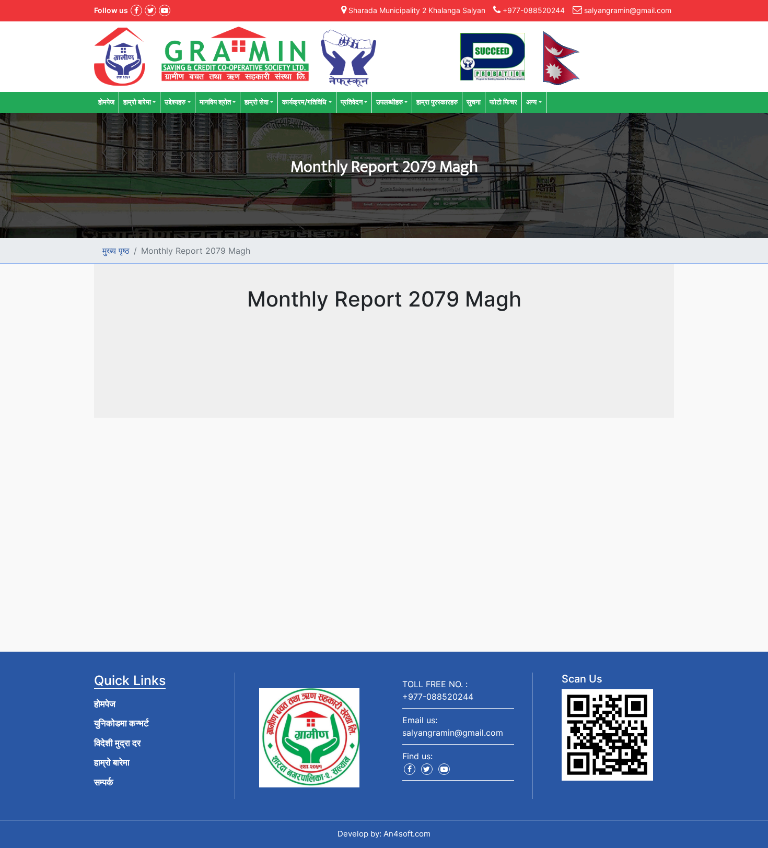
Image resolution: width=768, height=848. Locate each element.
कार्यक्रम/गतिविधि (304, 102)
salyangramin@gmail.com (452, 732)
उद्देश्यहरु (175, 102)
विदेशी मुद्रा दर (117, 743)
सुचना (474, 102)
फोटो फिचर (503, 102)
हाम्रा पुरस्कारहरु (437, 102)
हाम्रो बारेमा (137, 102)
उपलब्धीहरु (389, 102)
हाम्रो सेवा (257, 102)
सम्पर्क (103, 782)
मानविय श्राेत (215, 102)
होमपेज (106, 102)
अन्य (531, 102)
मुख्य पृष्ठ (116, 250)
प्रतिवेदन (352, 102)
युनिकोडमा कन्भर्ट (121, 723)
